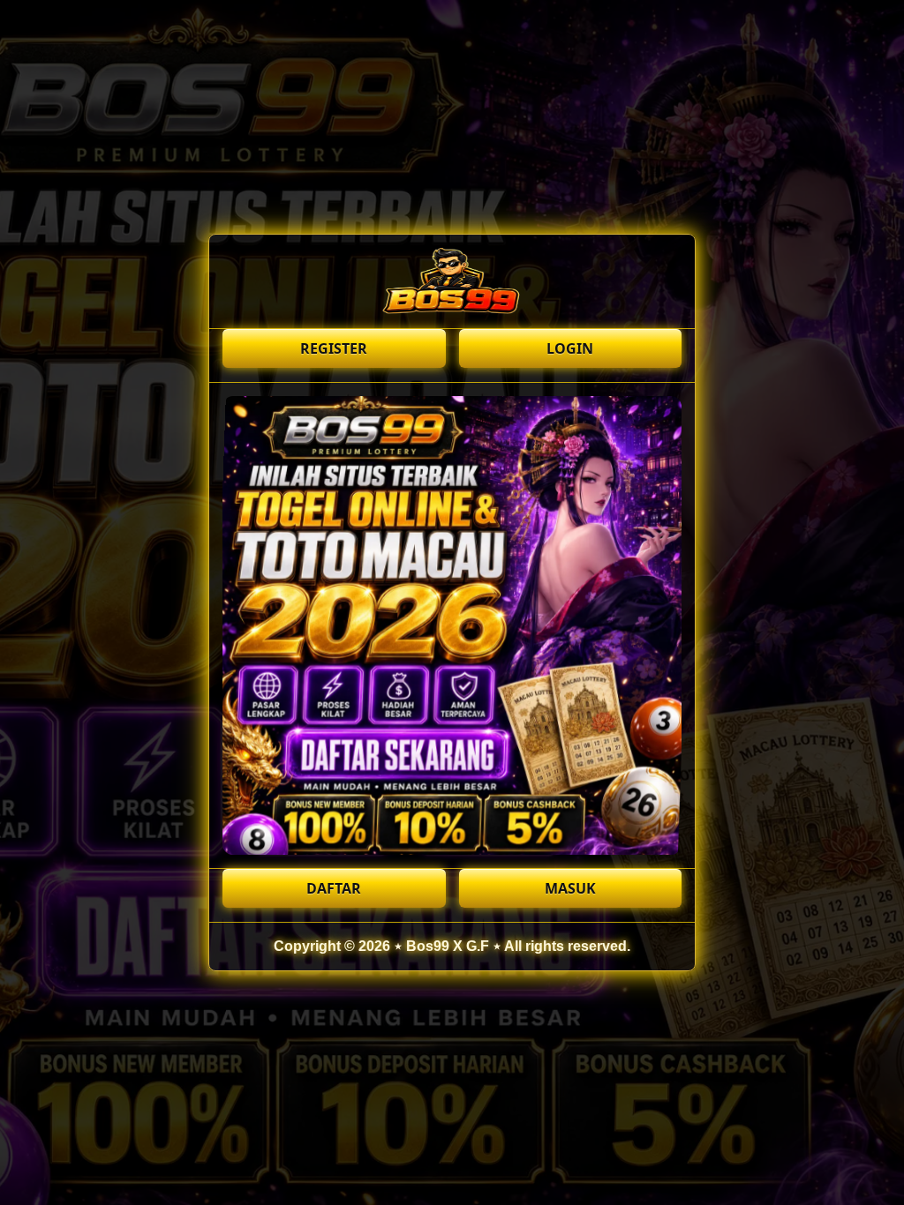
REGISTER (333, 348)
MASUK (570, 888)
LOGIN (569, 348)
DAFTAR (333, 888)
